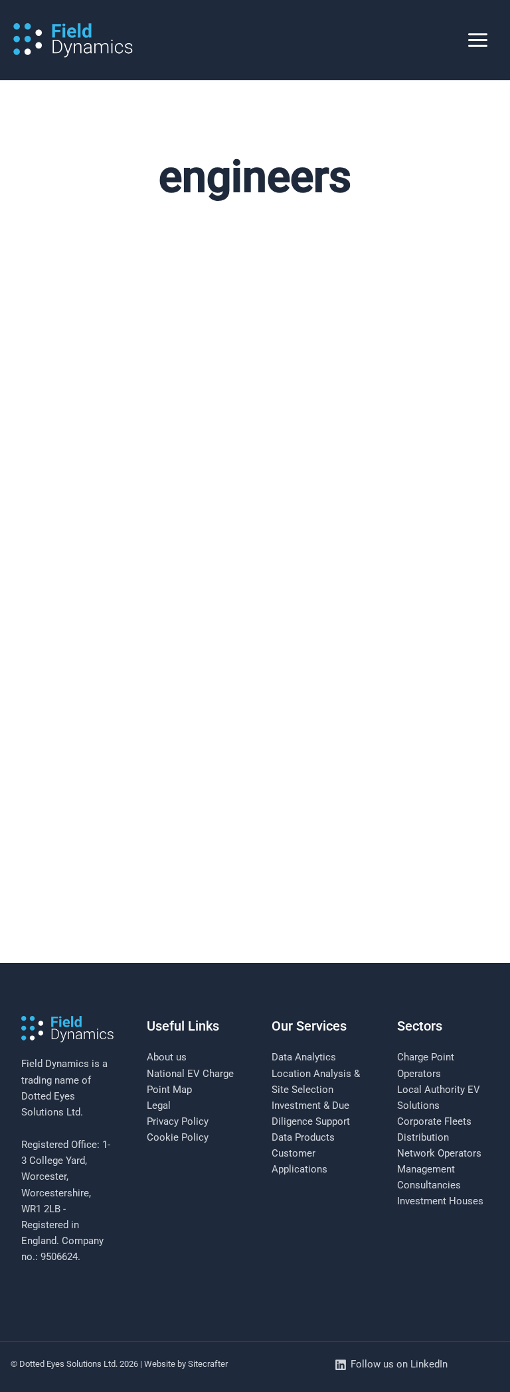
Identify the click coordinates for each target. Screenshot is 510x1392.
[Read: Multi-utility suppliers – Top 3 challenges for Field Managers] (255, 424)
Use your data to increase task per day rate (165, 982)
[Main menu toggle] (478, 40)
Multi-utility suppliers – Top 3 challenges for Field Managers (222, 611)
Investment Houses (440, 1201)
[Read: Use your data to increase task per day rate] (255, 794)
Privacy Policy (178, 1121)
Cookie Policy (178, 1137)
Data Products (303, 1137)
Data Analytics (304, 1057)
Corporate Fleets (434, 1121)
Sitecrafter (208, 1364)
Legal (159, 1105)
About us (167, 1057)
